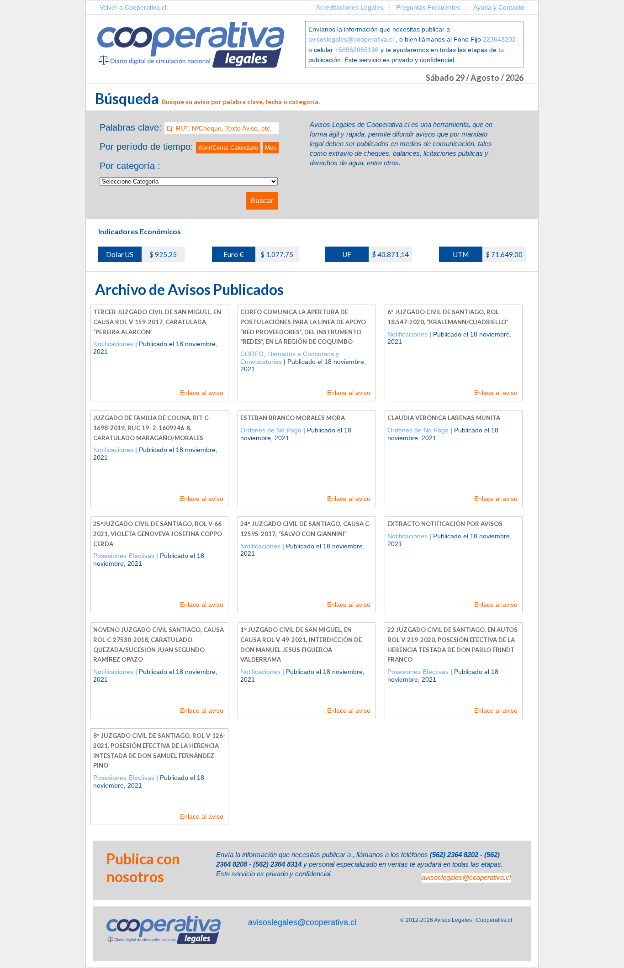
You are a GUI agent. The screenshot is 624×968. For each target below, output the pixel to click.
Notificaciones (113, 343)
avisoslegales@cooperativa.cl (351, 39)
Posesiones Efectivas (123, 555)
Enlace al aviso (201, 392)
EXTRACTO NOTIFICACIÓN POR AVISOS (444, 523)
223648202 (499, 39)
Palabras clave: (131, 127)
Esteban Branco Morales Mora (292, 417)
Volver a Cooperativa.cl (133, 7)
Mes (270, 147)
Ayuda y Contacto (498, 7)
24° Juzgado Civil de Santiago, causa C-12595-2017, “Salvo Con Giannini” (305, 528)
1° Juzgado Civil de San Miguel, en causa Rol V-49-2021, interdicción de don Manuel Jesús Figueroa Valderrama (301, 644)
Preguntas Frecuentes (428, 7)
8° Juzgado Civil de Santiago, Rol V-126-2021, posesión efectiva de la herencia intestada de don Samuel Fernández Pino (159, 750)
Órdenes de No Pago (270, 430)
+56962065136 (357, 49)
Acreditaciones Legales (349, 7)
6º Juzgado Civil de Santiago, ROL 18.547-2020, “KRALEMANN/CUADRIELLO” (447, 317)
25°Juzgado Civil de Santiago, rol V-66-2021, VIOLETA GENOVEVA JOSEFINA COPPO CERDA (158, 533)
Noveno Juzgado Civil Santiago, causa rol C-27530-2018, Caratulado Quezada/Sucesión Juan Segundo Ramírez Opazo (158, 644)
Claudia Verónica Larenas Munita (443, 417)
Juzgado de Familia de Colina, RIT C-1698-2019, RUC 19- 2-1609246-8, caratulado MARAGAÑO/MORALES (151, 427)
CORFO (252, 354)
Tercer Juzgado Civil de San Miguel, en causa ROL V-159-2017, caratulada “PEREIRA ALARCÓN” (157, 321)
